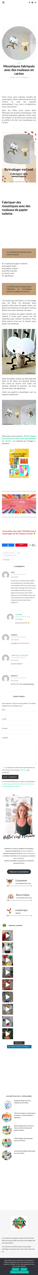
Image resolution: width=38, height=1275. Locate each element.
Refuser (23, 1269)
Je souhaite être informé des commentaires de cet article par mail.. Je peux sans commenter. (18, 770)
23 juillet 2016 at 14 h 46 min (18, 677)
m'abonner (23, 770)
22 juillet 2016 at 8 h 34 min (18, 637)
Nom (4, 710)
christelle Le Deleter (19, 655)
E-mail (4, 719)
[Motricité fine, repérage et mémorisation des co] (7, 972)
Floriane (6, 559)
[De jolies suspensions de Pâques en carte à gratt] (7, 947)
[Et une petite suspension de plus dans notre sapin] (7, 1033)
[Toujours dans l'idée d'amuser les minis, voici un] (7, 984)
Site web (4, 728)
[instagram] (35, 2)
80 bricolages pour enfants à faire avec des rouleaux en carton (19, 438)
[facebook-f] (29, 2)
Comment (5, 737)
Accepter (15, 1269)
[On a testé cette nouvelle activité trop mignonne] (7, 997)
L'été (19, 63)
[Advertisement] (20, 82)
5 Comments (24, 77)
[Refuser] (36, 1266)
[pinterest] (32, 2)
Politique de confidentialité (19, 1272)
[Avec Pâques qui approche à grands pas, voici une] (7, 960)
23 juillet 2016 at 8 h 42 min (18, 657)
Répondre (14, 577)
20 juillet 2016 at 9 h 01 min (22, 616)
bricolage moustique (8, 552)
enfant (18, 552)
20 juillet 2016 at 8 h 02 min (18, 574)
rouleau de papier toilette (9, 555)
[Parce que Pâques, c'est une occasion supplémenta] (7, 935)
